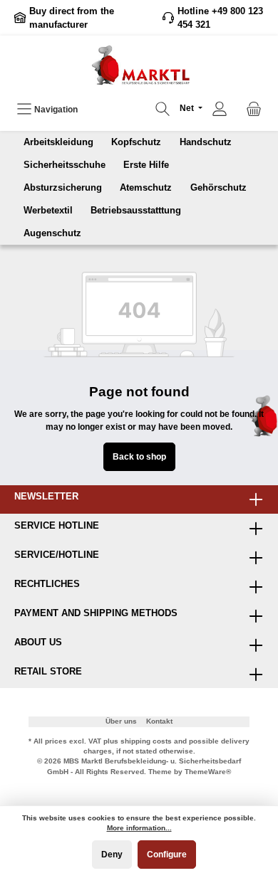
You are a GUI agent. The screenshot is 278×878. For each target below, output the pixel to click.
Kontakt (159, 721)
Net (188, 108)
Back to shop (139, 457)
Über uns (121, 721)
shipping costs (146, 741)
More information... (139, 828)
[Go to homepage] (139, 65)
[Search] (162, 109)
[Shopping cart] (254, 109)
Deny (112, 855)
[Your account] (219, 109)
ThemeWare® (208, 772)
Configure (167, 855)
